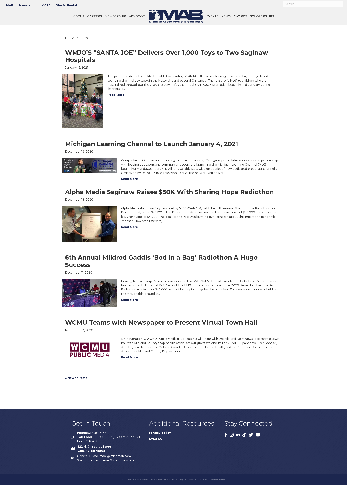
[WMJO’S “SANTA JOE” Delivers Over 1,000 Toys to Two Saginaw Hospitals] (82, 101)
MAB (9, 5)
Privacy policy (160, 433)
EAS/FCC (155, 439)
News (226, 16)
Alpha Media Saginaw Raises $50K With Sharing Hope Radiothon (169, 192)
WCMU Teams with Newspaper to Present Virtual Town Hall (161, 322)
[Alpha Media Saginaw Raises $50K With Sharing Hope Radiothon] (89, 224)
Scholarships (262, 16)
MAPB (46, 5)
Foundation (27, 5)
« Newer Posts (76, 378)
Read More (116, 95)
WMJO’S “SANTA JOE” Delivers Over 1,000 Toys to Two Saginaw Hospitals (166, 56)
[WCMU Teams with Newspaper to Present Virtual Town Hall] (89, 350)
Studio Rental (66, 5)
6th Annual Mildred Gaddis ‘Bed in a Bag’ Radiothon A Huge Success (161, 261)
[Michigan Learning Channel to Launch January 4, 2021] (89, 165)
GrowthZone (217, 479)
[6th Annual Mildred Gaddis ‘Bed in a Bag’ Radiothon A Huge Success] (89, 292)
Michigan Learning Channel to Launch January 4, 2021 (151, 144)
